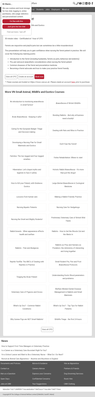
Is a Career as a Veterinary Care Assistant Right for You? (24, 350)
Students (40, 9)
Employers (55, 9)
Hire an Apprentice (71, 363)
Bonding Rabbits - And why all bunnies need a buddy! (68, 116)
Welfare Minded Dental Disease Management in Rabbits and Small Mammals (68, 292)
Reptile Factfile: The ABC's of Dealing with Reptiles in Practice (27, 263)
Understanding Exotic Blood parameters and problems (68, 277)
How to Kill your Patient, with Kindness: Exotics (27, 184)
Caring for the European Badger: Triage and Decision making (26, 130)
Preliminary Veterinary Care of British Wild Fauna (68, 219)
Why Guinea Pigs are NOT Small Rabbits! (26, 319)
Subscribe (6, 389)
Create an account (26, 77)
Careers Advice (38, 368)
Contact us (5, 368)
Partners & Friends (71, 368)
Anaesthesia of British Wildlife (68, 103)
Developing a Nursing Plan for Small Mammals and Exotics (26, 144)
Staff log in (39, 389)
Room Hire (68, 379)
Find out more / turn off (16, 32)
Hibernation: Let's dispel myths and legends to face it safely (27, 171)
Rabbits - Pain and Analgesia (26, 248)
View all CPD (11, 77)
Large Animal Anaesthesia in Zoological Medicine (68, 184)
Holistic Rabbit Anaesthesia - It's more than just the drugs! (68, 171)
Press (59, 389)
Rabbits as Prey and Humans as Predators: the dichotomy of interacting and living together (68, 248)
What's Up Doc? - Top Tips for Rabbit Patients (68, 307)
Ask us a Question (8, 374)
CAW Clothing (69, 384)
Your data (47, 389)
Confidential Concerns (41, 379)
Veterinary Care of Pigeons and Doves (26, 292)
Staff (53, 389)
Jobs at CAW (6, 384)
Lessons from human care (26, 197)
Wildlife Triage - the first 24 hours (68, 319)
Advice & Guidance (39, 363)
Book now (39, 77)
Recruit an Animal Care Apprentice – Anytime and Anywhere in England (29, 359)
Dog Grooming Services (73, 374)
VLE (12, 389)
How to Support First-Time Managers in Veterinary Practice (25, 346)
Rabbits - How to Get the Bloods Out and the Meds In (68, 233)
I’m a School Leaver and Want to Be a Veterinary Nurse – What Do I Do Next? (32, 354)
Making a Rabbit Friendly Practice (68, 197)
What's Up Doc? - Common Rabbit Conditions (26, 307)
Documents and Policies (10, 363)
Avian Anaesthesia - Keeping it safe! (27, 117)
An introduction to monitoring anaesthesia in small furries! (27, 103)
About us (65, 9)
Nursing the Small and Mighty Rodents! (27, 219)
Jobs (47, 9)
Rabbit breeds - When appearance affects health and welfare (27, 233)
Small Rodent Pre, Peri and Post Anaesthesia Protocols (68, 263)
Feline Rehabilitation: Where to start (68, 157)
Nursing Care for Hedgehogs (68, 207)
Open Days (5, 379)
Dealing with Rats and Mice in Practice (68, 130)
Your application (28, 389)
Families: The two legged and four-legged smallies (27, 157)
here (73, 82)
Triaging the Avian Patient (27, 277)
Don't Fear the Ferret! (68, 144)
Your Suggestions (39, 384)
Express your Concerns (41, 374)
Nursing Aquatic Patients (27, 207)
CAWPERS (18, 389)
